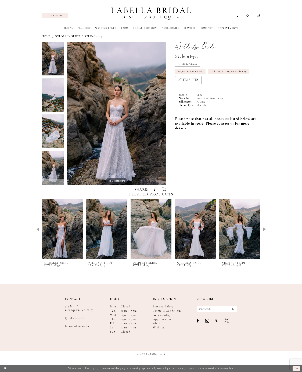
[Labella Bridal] (151, 14)
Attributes (188, 80)
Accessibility (162, 315)
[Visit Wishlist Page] (247, 15)
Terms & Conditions (167, 311)
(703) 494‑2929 (75, 318)
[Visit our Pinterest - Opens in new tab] (217, 321)
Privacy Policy (163, 306)
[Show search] (236, 15)
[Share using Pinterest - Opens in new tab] (155, 190)
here (231, 368)
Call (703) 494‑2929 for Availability (228, 72)
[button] (258, 15)
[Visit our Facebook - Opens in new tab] (198, 321)
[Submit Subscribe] (233, 309)
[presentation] (62, 229)
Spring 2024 (93, 36)
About (157, 323)
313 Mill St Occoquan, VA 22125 (79, 308)
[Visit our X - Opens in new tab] (227, 320)
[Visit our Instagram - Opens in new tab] (207, 321)
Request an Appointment (190, 72)
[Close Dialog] (5, 369)
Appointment (162, 319)
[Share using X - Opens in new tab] (164, 189)
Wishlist (158, 327)
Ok (296, 368)
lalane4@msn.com (77, 326)
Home (46, 36)
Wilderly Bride (67, 36)
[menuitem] (55, 15)
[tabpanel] (53, 60)
